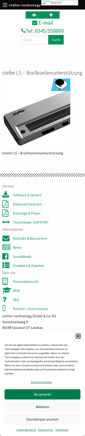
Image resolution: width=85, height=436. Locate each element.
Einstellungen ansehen (42, 419)
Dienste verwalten (41, 382)
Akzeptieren (42, 394)
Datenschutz (45, 429)
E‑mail (45, 22)
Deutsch (55, 2)
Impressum (62, 429)
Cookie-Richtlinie (26, 429)
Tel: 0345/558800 (45, 30)
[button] (78, 336)
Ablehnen (42, 407)
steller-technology (25, 5)
